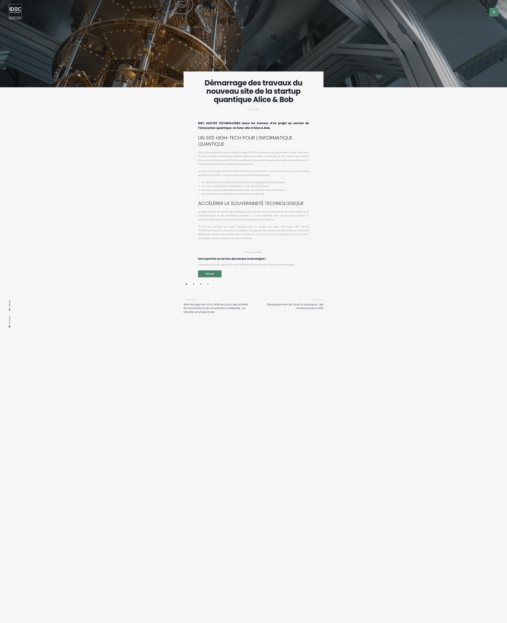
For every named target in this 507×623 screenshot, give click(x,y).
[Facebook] (194, 284)
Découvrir (210, 274)
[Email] (201, 284)
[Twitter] (187, 284)
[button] (493, 12)
